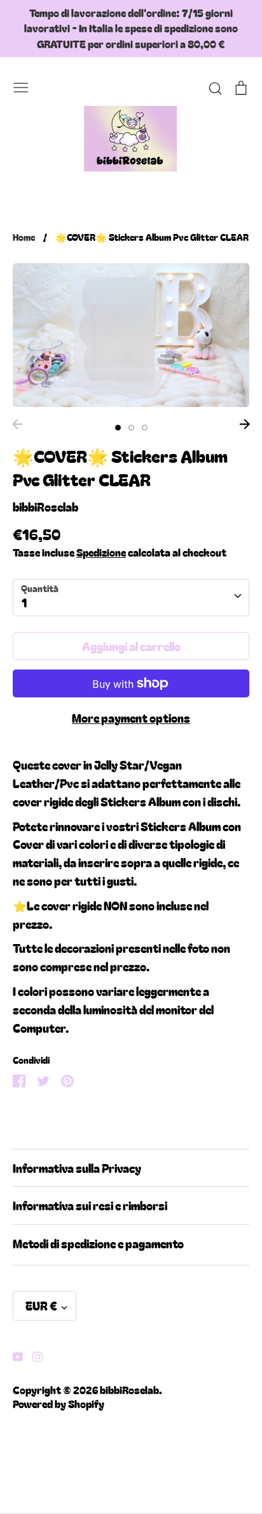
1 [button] (118, 427)
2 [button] (131, 427)
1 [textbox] (24, 602)
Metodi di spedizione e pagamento (98, 1243)
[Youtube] (13, 1355)
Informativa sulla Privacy (77, 1168)
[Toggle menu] (21, 85)
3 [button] (145, 427)
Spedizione (101, 552)
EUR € (41, 1305)
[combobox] (131, 597)
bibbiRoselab (45, 506)
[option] (131, 335)
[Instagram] (33, 1355)
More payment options (131, 717)
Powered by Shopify (58, 1404)
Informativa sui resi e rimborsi (90, 1205)
